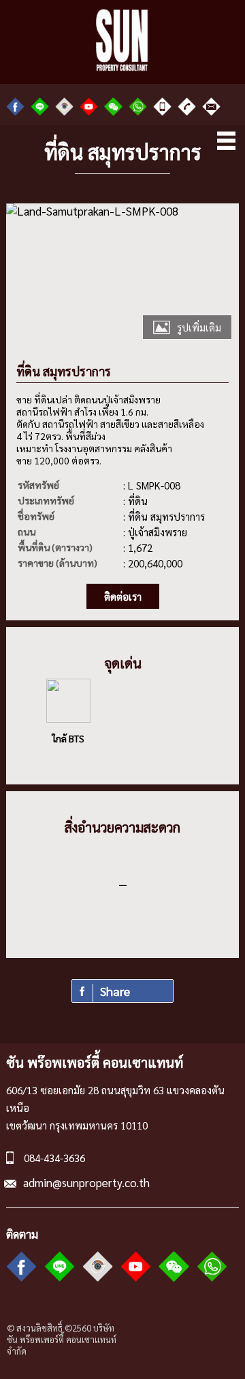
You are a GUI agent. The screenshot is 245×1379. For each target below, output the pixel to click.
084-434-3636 (54, 1157)
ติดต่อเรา (123, 596)
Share (115, 991)
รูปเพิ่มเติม (199, 327)
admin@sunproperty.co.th (86, 1182)
